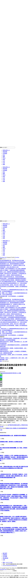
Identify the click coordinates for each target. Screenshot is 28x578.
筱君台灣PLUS (6, 150)
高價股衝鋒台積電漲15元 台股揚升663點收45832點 (12, 265)
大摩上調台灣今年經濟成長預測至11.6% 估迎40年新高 (13, 283)
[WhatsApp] (14, 379)
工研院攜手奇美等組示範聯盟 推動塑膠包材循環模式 (13, 280)
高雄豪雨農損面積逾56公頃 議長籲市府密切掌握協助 (13, 435)
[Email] (14, 383)
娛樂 (4, 164)
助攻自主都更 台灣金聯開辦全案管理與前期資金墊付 (13, 278)
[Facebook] (14, 377)
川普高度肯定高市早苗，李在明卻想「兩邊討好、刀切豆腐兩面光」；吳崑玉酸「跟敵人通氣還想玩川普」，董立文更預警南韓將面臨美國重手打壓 (13, 476)
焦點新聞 (5, 151)
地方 (1, 361)
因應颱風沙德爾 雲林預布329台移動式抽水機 (11, 441)
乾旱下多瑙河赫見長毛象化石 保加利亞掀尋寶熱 (12, 276)
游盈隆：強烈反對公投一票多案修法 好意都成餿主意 (13, 273)
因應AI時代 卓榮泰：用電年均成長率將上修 (11, 275)
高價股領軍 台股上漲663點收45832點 (9, 267)
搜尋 (1, 147)
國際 (4, 156)
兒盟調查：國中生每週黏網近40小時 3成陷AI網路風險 (13, 268)
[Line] (14, 375)
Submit (14, 570)
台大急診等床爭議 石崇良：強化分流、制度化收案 (12, 284)
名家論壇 (5, 153)
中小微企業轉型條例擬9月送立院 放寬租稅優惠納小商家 (14, 281)
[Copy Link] (14, 381)
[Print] (14, 386)
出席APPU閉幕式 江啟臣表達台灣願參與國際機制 (12, 270)
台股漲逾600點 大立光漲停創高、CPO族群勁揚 (11, 296)
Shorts (4, 158)
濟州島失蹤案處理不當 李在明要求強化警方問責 (12, 260)
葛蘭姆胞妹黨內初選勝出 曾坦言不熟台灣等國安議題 (12, 262)
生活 (4, 161)
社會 (4, 162)
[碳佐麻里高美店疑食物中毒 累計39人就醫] (10, 373)
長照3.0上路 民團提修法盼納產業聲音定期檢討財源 (12, 271)
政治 (4, 155)
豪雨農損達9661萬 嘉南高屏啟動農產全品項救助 (12, 263)
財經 (4, 159)
